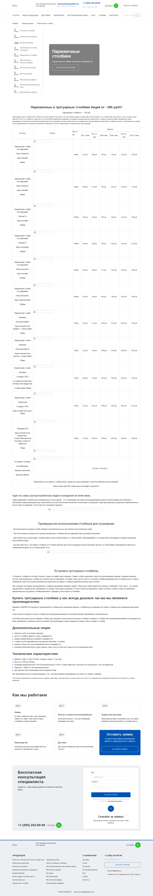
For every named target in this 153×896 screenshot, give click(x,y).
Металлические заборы (28, 92)
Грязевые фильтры (18, 880)
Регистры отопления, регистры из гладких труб (28, 860)
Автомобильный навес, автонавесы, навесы (61, 866)
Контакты (113, 15)
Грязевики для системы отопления (28, 49)
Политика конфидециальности (84, 892)
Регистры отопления (27, 30)
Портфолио (58, 15)
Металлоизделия (26, 74)
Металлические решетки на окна (30, 86)
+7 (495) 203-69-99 (31, 825)
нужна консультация (65, 67)
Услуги (15, 15)
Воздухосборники (26, 43)
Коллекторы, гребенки (19, 866)
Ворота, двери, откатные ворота (23, 876)
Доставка (45, 15)
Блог (93, 15)
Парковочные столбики (28, 55)
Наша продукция (30, 15)
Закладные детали (52, 860)
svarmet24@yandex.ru (68, 4)
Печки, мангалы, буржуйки (55, 883)
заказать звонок (130, 5)
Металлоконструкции (28, 68)
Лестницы (49, 873)
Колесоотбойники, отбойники (56, 863)
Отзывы (102, 15)
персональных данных (115, 801)
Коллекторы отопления (28, 36)
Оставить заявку (119, 749)
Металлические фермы (28, 80)
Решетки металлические (20, 863)
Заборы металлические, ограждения (24, 870)
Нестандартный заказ (77, 15)
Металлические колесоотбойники (26, 61)
